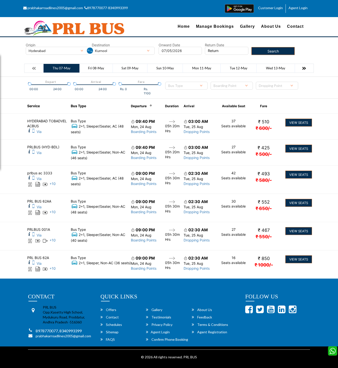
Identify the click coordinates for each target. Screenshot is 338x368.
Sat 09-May (130, 68)
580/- (264, 180)
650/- (264, 208)
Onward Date (169, 45)
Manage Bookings (215, 26)
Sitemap (112, 332)
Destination (101, 45)
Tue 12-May (238, 68)
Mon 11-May (201, 68)
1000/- (264, 264)
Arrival (189, 106)
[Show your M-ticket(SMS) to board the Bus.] (33, 132)
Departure (139, 106)
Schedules (113, 324)
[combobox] (186, 85)
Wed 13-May (275, 68)
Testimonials (161, 317)
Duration (172, 106)
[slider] (29, 83)
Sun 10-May (165, 68)
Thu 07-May (61, 68)
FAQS (110, 339)
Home (184, 26)
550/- (264, 236)
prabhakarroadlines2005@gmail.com (55, 8)
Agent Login (298, 8)
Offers (110, 310)
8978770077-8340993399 (107, 8)
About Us (271, 26)
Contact (295, 26)
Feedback (204, 317)
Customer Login (270, 8)
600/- (264, 128)
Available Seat (233, 106)
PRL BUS (190, 357)
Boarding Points (143, 132)
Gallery (247, 26)
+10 (52, 184)
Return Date (214, 45)
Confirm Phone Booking (169, 339)
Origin (30, 45)
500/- (264, 154)
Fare (263, 106)
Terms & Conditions (212, 324)
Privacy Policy (161, 324)
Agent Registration (211, 332)
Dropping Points (197, 132)
